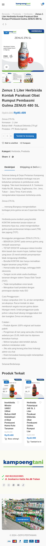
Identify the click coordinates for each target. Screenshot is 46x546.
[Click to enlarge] (6, 67)
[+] (11, 136)
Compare (26, 143)
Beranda (6, 14)
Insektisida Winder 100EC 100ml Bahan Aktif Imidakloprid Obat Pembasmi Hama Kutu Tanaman (10, 416)
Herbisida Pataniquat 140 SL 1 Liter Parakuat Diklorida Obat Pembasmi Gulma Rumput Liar (32, 417)
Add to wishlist (11, 143)
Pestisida (17, 14)
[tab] (9, 167)
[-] (3, 136)
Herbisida (28, 14)
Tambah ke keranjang (25, 136)
